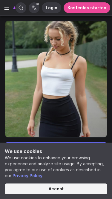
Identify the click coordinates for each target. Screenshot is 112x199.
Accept (56, 188)
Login (51, 7)
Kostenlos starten (86, 7)
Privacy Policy (27, 175)
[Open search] (21, 7)
